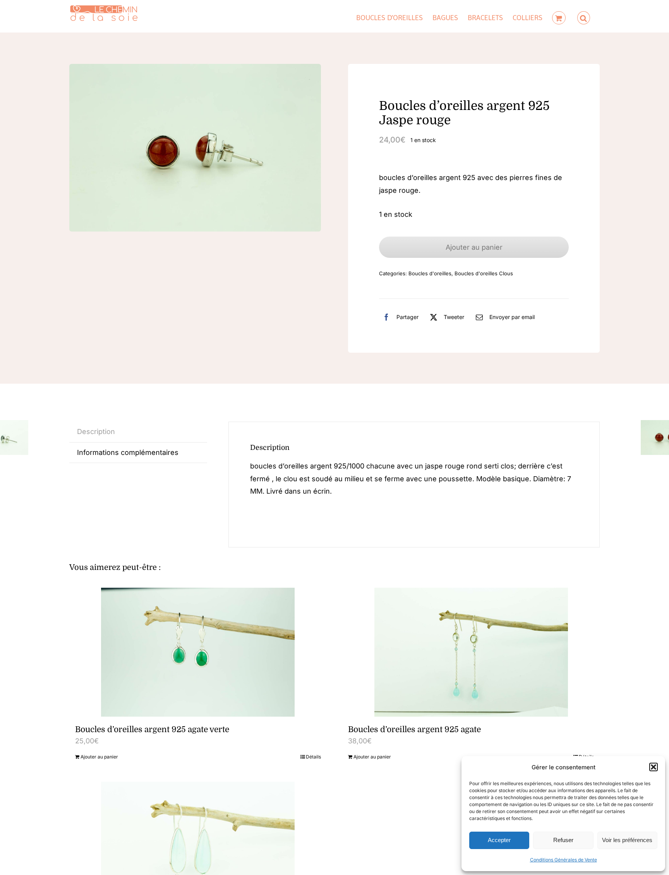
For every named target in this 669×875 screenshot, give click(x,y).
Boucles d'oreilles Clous (484, 273)
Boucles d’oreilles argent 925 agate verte (152, 729)
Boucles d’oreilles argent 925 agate (414, 729)
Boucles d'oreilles (429, 273)
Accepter (499, 840)
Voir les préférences (627, 840)
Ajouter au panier (474, 247)
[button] (653, 767)
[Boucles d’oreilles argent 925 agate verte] (198, 652)
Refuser (563, 840)
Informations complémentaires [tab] (127, 452)
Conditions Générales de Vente (563, 860)
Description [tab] (96, 431)
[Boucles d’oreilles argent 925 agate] (471, 652)
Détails (313, 757)
